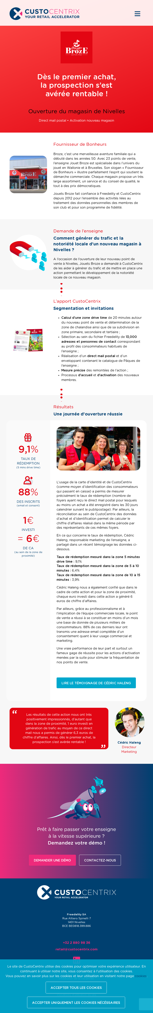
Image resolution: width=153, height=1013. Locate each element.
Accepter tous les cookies (76, 987)
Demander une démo (52, 860)
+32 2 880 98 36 (76, 942)
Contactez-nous (100, 860)
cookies (141, 976)
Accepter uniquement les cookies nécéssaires (76, 1002)
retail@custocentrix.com (77, 949)
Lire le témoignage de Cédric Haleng (96, 683)
